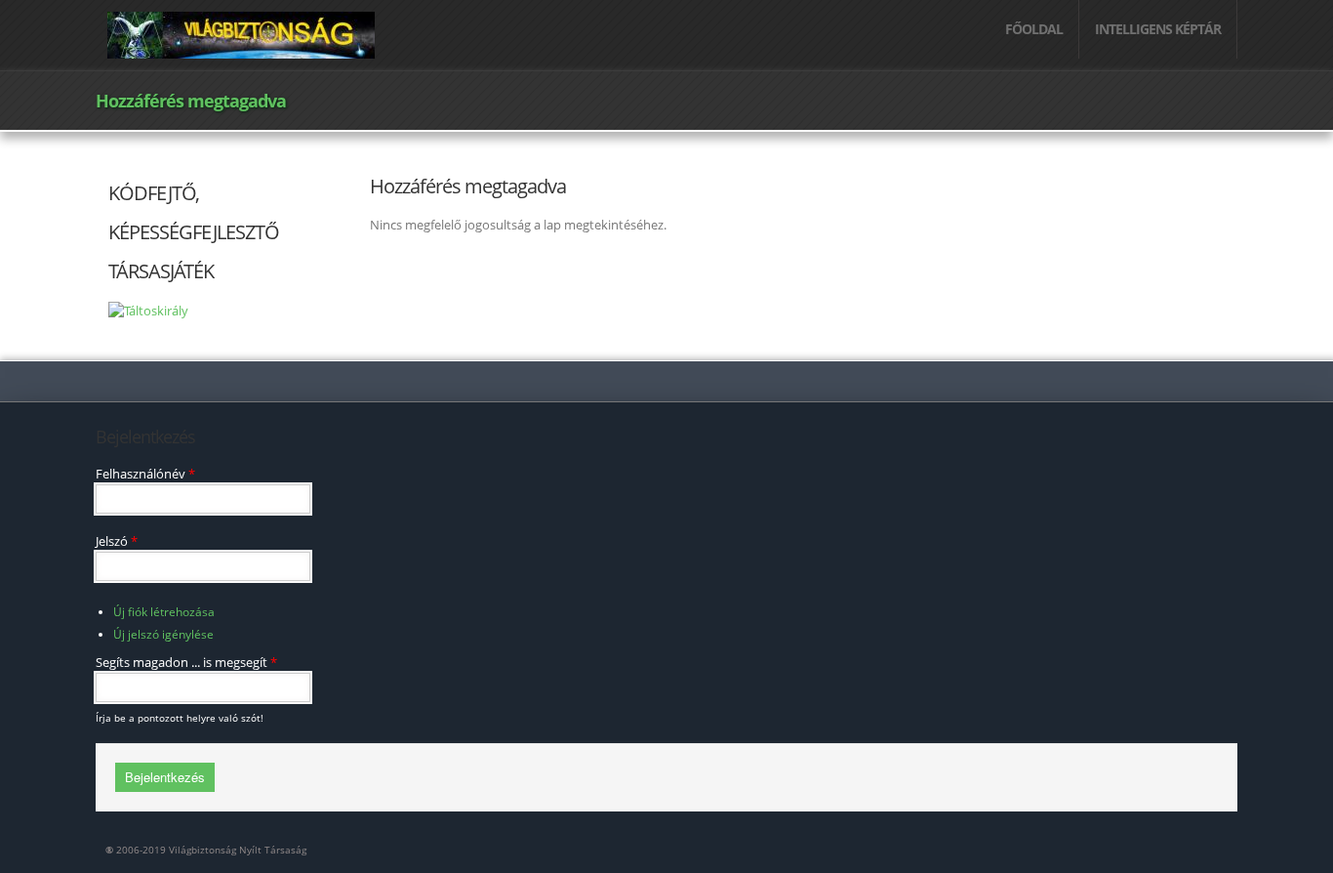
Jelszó (117, 541)
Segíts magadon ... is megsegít (186, 662)
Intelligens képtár (1158, 29)
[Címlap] (241, 33)
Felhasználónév (145, 473)
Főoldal (1034, 29)
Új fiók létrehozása (164, 611)
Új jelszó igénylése (163, 634)
